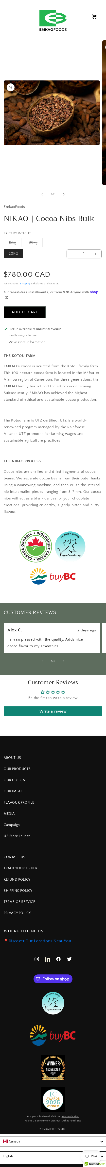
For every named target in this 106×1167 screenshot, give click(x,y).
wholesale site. (70, 1116)
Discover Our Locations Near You (40, 941)
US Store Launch (17, 836)
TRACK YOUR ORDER (20, 868)
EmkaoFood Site (71, 1120)
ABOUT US (12, 758)
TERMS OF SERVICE (19, 902)
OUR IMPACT (14, 791)
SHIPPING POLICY (18, 891)
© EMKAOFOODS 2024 (53, 1129)
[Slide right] (63, 194)
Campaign (12, 825)
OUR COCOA (14, 780)
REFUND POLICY (17, 880)
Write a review (53, 711)
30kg (36, 243)
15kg (15, 243)
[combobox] (53, 1141)
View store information (27, 342)
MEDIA (9, 814)
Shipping (25, 283)
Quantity (74, 246)
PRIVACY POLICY (17, 913)
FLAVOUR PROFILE (19, 803)
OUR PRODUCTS (17, 769)
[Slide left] (42, 194)
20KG (13, 254)
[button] (9, 17)
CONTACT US (14, 857)
